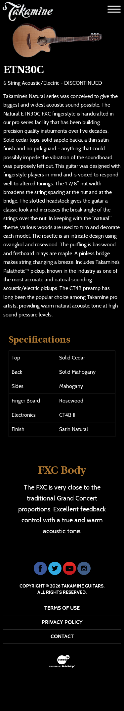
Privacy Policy (62, 622)
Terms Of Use (62, 608)
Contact (62, 636)
